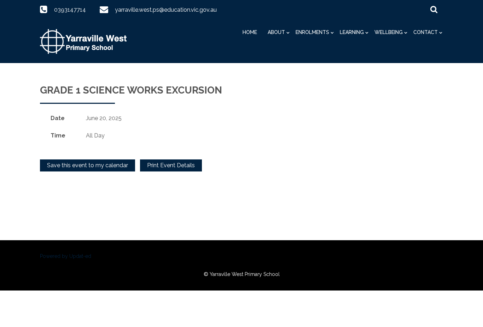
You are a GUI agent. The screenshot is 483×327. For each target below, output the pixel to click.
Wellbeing (388, 32)
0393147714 (70, 9)
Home (250, 32)
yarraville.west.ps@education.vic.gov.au (166, 9)
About (276, 32)
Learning (352, 32)
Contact (425, 32)
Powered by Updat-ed (65, 256)
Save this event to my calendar (87, 165)
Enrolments (312, 32)
